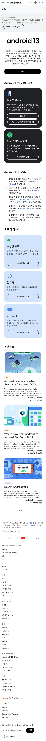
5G (3, 596)
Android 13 (5, 641)
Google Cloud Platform (10, 714)
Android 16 (5, 631)
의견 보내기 (13, 316)
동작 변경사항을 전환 (27, 208)
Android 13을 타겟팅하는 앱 (23, 122)
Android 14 (5, 638)
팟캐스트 (4, 570)
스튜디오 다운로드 (7, 667)
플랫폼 (4, 9)
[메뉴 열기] (3, 2)
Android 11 (5, 648)
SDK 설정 (33, 190)
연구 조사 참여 (6, 690)
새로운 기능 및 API (17, 141)
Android (4, 549)
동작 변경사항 (14, 100)
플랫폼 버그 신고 (7, 680)
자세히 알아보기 (23, 157)
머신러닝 (4, 582)
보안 (3, 556)
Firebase (5, 711)
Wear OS (5, 608)
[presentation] (23, 83)
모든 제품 (5, 717)
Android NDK (6, 671)
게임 (3, 579)
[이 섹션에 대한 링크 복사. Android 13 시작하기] (30, 172)
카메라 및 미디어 (7, 589)
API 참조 (4, 664)
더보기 (23, 510)
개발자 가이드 (6, 660)
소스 (3, 559)
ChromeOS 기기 (7, 612)
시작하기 (22, 71)
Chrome (4, 707)
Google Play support (8, 687)
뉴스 (3, 563)
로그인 (41, 3)
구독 (30, 730)
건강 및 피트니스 (7, 586)
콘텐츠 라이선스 (33, 523)
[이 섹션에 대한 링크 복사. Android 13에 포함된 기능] (35, 83)
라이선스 (18, 725)
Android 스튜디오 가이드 (10, 657)
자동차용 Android (7, 615)
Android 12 (5, 645)
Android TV (5, 619)
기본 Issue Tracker (16, 323)
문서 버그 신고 (6, 683)
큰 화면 (4, 605)
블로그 (4, 566)
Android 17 (5, 628)
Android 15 (5, 634)
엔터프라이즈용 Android (9, 553)
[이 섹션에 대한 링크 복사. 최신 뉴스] (17, 347)
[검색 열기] (31, 2)
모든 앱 (23, 116)
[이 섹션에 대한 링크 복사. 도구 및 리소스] (22, 229)
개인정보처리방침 (7, 592)
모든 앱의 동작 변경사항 (21, 199)
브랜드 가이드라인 (28, 725)
